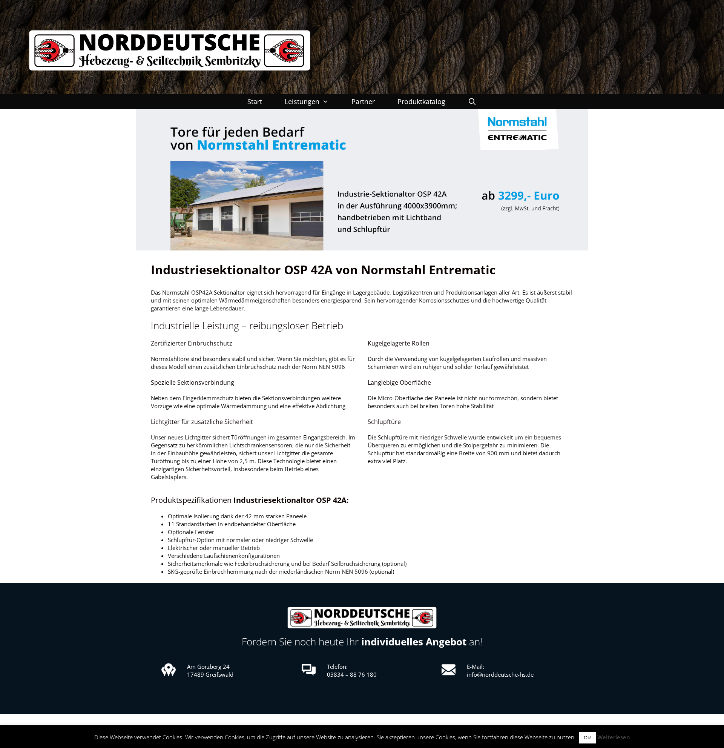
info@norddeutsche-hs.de (500, 674)
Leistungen (302, 101)
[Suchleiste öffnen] (472, 101)
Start (254, 101)
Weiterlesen (613, 737)
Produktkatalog (421, 101)
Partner (363, 101)
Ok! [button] (587, 737)
